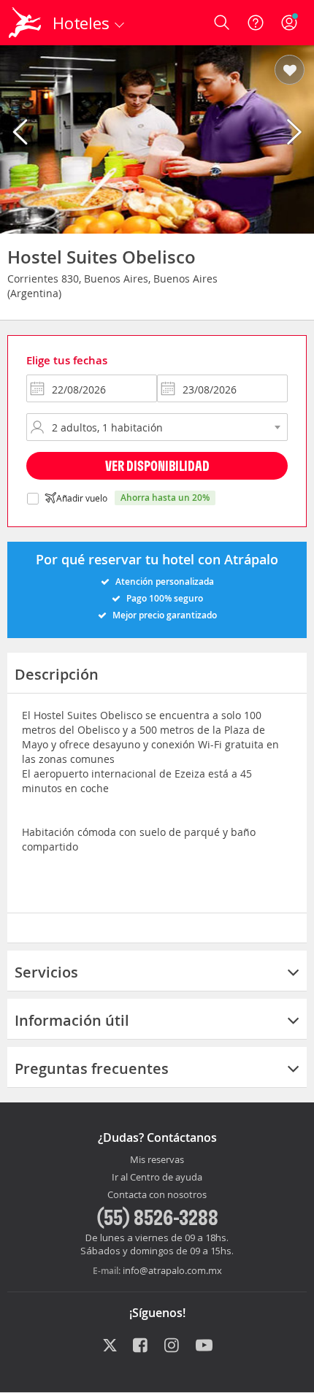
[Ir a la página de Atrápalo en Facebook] (141, 1346)
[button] (290, 71)
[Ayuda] (255, 22)
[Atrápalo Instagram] (172, 1346)
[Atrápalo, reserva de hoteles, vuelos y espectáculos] (25, 22)
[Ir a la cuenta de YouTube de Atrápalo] (204, 1346)
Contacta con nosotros (157, 1195)
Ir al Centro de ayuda (157, 1177)
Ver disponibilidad (157, 465)
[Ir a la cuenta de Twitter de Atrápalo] (110, 1346)
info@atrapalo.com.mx (172, 1270)
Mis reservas (157, 1160)
